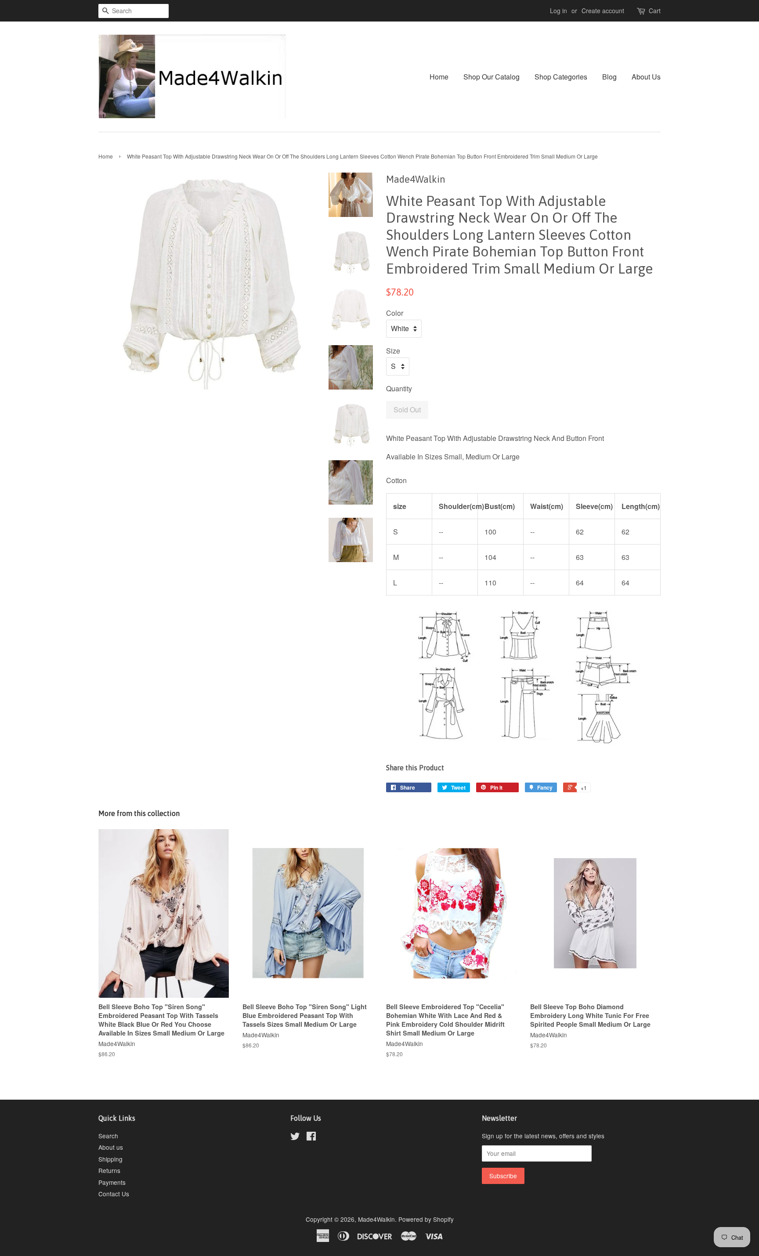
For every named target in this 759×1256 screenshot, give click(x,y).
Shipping (110, 1159)
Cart (655, 10)
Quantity (399, 388)
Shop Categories (561, 77)
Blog (609, 77)
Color (394, 313)
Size (393, 351)
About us (110, 1147)
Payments (112, 1182)
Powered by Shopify (426, 1219)
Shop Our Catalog (491, 77)
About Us (646, 77)
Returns (109, 1170)
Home (439, 77)
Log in (558, 10)
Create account (603, 10)
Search (108, 1135)
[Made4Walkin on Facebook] (311, 1137)
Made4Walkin (376, 1219)
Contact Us (113, 1193)
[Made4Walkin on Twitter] (295, 1137)
